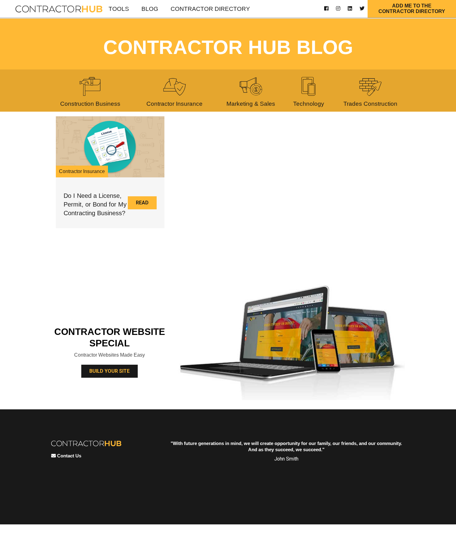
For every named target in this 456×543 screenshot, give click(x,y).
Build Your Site (109, 371)
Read (142, 203)
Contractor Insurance (82, 171)
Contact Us (68, 455)
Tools (119, 9)
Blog (149, 9)
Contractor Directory (210, 9)
